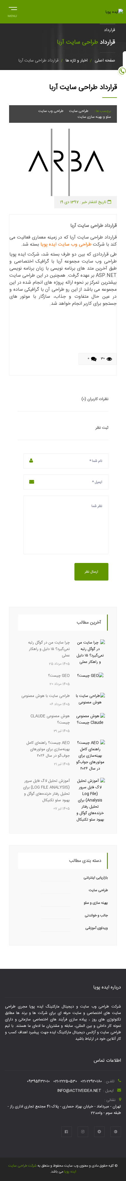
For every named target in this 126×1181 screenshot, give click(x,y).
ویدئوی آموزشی (96, 928)
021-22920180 (91, 1081)
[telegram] (99, 1131)
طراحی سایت (78, 111)
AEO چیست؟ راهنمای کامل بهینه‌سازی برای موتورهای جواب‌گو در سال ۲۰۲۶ (48, 749)
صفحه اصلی (105, 60)
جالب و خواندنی (96, 915)
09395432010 (38, 1081)
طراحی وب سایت (50, 111)
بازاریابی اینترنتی (96, 878)
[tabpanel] (63, 162)
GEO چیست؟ (59, 676)
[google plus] (115, 1131)
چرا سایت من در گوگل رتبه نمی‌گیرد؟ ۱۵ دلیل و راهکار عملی (49, 649)
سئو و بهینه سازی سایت (94, 117)
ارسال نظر (91, 572)
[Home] (114, 12)
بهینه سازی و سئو (96, 903)
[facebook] (66, 1131)
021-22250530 (65, 1081)
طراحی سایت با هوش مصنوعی (45, 696)
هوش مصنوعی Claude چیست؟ (50, 719)
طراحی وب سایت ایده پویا (65, 245)
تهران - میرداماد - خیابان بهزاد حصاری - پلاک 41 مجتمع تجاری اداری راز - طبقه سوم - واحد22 (64, 1109)
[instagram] (83, 1131)
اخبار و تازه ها (77, 60)
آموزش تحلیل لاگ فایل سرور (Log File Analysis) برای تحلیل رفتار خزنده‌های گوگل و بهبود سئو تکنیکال (46, 791)
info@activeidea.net (79, 1091)
